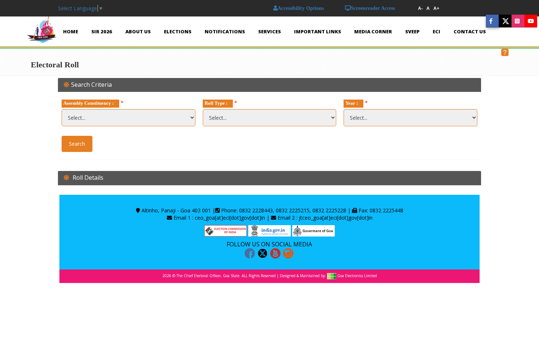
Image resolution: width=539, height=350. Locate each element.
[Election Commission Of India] (225, 230)
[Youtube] (275, 253)
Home (70, 31)
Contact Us (470, 31)
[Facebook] (250, 253)
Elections (177, 31)
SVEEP (412, 31)
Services (269, 31)
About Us (138, 31)
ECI (436, 31)
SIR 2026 (101, 31)
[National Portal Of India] (269, 230)
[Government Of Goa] (313, 230)
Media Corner (373, 31)
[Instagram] (288, 253)
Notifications (225, 31)
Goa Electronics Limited (357, 276)
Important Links (317, 31)
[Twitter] (262, 253)
